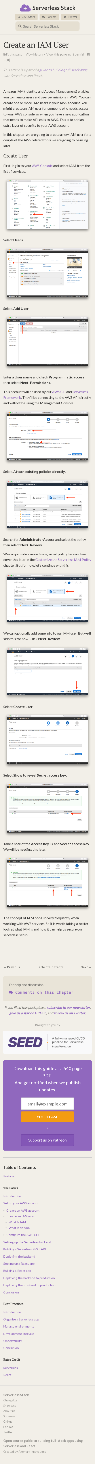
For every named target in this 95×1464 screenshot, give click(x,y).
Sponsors (9, 1416)
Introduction (12, 1196)
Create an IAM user (20, 1216)
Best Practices (13, 1304)
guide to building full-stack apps (63, 70)
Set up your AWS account (21, 1203)
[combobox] (47, 26)
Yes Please (47, 1117)
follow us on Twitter (69, 1013)
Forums (51, 17)
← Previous (11, 967)
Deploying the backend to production (29, 1278)
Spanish (79, 54)
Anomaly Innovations (32, 1451)
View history (34, 54)
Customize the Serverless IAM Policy (63, 559)
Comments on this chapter (43, 992)
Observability (12, 1341)
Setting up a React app (19, 1263)
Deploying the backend (19, 1256)
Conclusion (11, 1292)
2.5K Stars (28, 17)
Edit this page (12, 54)
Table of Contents (50, 967)
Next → (86, 967)
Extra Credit (11, 1359)
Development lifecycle (18, 1333)
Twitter (72, 17)
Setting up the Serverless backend (27, 1242)
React (7, 1375)
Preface (8, 1176)
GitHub (8, 1421)
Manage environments (18, 1326)
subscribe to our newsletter (68, 1007)
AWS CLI (59, 392)
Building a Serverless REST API (24, 1249)
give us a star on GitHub (27, 1013)
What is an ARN (19, 1228)
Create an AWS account (23, 1210)
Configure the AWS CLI (22, 1235)
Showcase (9, 1405)
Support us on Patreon (47, 1140)
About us (9, 1411)
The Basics (10, 1188)
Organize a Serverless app (21, 1319)
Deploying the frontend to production (29, 1285)
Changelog (10, 1400)
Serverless (10, 1368)
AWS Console (42, 165)
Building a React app (17, 1270)
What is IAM (17, 1222)
